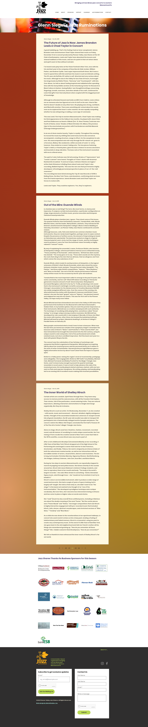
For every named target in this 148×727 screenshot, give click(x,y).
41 (69, 548)
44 (79, 548)
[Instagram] (102, 663)
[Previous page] (62, 548)
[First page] (59, 548)
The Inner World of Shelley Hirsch (64, 392)
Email (40, 675)
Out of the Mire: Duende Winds (63, 205)
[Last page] (85, 548)
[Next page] (82, 548)
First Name (81, 675)
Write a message (83, 694)
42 (72, 548)
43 (76, 548)
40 (66, 548)
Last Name (81, 681)
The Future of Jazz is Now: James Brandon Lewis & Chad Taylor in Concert (70, 44)
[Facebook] (107, 663)
